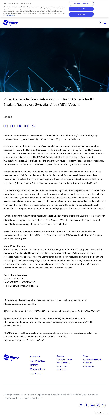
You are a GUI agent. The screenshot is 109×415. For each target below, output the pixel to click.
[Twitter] (5, 126)
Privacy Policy (10, 15)
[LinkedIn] (19, 126)
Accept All (81, 14)
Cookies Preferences (101, 413)
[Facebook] (12, 126)
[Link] (34, 126)
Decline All (81, 9)
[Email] (26, 126)
